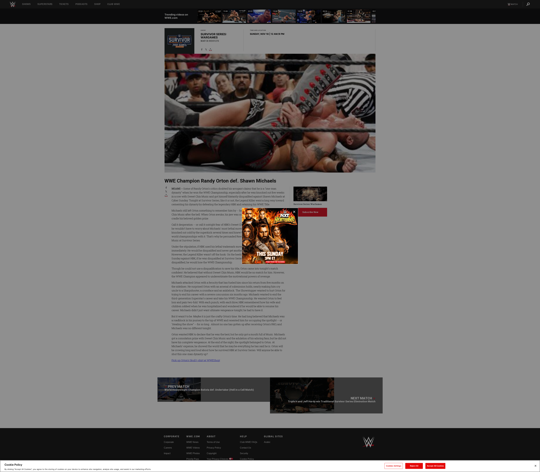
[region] (270, 466)
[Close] (535, 466)
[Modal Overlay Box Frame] (270, 236)
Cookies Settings (393, 466)
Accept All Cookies (435, 466)
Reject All (414, 466)
